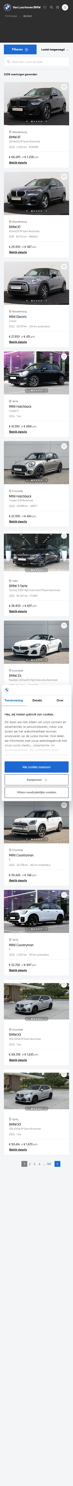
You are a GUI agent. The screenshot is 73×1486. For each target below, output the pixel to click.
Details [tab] (37, 700)
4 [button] (39, 1164)
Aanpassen (34, 779)
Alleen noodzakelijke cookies (36, 792)
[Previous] (26, 121)
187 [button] (49, 1164)
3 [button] (34, 1164)
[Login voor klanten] (57, 7)
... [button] (44, 1164)
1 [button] (24, 1164)
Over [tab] (60, 700)
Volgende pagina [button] (57, 1164)
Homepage (11, 15)
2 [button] (30, 1164)
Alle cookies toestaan (36, 767)
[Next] (46, 121)
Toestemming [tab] (13, 700)
